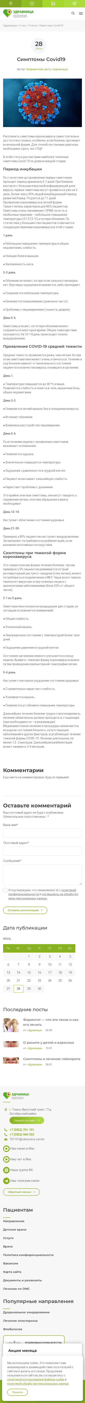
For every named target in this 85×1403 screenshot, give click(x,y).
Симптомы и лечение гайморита (51, 1059)
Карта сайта (12, 1272)
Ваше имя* (10, 825)
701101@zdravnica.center (27, 1139)
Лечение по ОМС (16, 1289)
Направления (13, 1221)
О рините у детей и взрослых (48, 1043)
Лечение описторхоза (20, 1321)
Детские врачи (14, 1229)
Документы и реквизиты (22, 1280)
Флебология (12, 1329)
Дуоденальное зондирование (26, 1312)
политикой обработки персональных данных (38, 1383)
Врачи (8, 1246)
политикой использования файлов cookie (35, 1379)
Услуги (8, 1238)
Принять (17, 1392)
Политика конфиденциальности (28, 1255)
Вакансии (10, 1263)
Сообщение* (12, 861)
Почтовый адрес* (16, 843)
